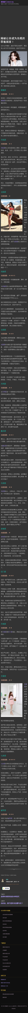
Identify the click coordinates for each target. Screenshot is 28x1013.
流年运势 (5, 917)
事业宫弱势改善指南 (7, 927)
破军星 (10, 818)
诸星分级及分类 (6, 953)
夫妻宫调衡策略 (6, 933)
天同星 (4, 392)
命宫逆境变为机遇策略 (8, 914)
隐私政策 (5, 997)
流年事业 (5, 930)
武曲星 (4, 286)
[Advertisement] (14, 20)
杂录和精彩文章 (6, 966)
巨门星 (10, 632)
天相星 (4, 632)
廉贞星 (4, 446)
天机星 (3, 148)
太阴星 (3, 344)
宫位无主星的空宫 (7, 963)
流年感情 (5, 937)
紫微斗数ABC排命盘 (5, 982)
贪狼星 (3, 537)
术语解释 (5, 950)
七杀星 (3, 764)
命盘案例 (5, 969)
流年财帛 (5, 924)
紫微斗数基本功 (6, 947)
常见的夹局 (5, 960)
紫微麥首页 (3, 979)
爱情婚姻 (7, 888)
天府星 (3, 491)
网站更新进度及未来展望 (8, 994)
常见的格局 (5, 956)
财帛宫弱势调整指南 (7, 921)
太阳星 (16, 241)
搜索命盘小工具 (4, 986)
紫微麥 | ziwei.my (7, 2)
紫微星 (3, 100)
